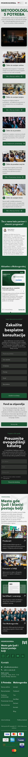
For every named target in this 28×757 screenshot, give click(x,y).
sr (20, 3)
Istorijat (15, 687)
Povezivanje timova (7, 701)
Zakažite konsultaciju (14, 395)
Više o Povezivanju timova (13, 177)
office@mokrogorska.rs (11, 667)
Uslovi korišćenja (5, 720)
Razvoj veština (5, 687)
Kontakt (15, 707)
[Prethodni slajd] (2, 291)
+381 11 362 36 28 (9, 670)
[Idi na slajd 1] (10, 312)
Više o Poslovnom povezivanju (12, 143)
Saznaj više (22, 309)
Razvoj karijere (5, 691)
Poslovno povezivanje (4, 696)
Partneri (15, 703)
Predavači (16, 691)
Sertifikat (16, 699)
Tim (14, 695)
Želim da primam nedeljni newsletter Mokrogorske (12, 477)
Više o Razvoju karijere (13, 110)
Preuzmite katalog (14, 482)
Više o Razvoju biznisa (13, 211)
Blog (14, 711)
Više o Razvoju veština (13, 76)
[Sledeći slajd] (23, 291)
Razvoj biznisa (5, 705)
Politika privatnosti (22, 720)
